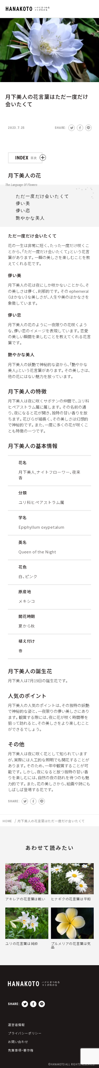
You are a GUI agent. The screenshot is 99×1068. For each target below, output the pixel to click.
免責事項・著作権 (20, 1050)
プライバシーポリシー (25, 1033)
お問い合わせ (18, 1041)
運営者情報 (16, 1024)
